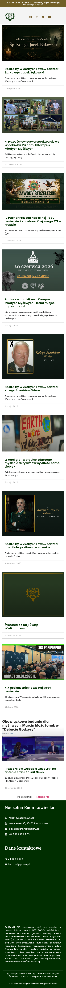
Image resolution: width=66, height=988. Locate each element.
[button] (58, 17)
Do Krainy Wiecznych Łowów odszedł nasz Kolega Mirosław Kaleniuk (31, 546)
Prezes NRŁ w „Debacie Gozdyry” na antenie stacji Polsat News (30, 770)
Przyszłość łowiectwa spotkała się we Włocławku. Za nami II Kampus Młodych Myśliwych (32, 145)
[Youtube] (49, 17)
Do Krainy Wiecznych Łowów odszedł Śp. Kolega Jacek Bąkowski (31, 70)
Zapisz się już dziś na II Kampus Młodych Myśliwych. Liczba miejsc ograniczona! (29, 302)
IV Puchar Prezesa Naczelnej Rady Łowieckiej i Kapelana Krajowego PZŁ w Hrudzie (33, 221)
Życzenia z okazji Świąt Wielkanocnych (21, 626)
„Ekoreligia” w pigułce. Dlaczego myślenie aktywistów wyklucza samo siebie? (32, 463)
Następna (42, 797)
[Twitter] (43, 17)
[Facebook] (30, 17)
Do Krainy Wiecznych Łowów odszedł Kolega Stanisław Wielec (31, 388)
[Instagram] (37, 17)
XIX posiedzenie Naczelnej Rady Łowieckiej (28, 689)
